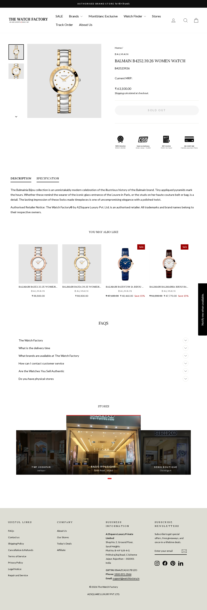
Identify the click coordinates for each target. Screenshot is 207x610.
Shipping (119, 93)
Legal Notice (14, 569)
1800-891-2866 (122, 574)
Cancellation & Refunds (20, 550)
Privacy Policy (15, 562)
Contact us (14, 537)
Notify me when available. (202, 309)
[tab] (21, 179)
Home (118, 47)
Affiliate (61, 550)
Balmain (122, 54)
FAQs (11, 530)
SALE (59, 16)
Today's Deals (64, 543)
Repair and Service (18, 575)
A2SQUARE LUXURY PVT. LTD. (103, 594)
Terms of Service (17, 556)
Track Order (64, 24)
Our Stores (63, 537)
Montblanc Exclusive (103, 16)
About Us (85, 24)
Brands (74, 16)
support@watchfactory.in (126, 578)
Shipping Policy (16, 543)
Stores (156, 16)
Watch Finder (133, 16)
